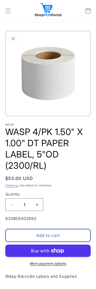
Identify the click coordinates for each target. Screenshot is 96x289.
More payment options (48, 263)
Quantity (12, 194)
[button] (8, 11)
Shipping (11, 185)
